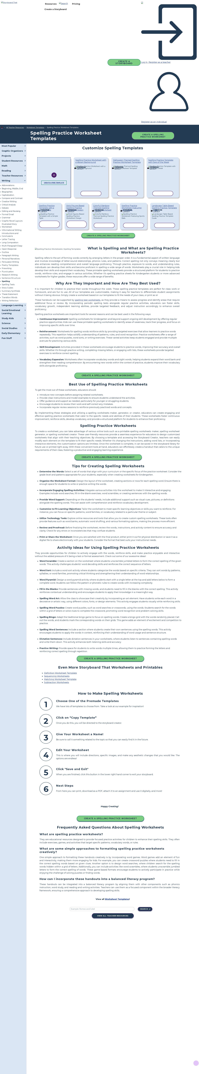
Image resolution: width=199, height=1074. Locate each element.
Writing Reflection (10, 301)
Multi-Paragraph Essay (12, 246)
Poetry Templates (10, 265)
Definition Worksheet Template (60, 673)
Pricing (76, 4)
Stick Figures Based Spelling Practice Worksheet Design (75, 208)
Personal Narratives (11, 259)
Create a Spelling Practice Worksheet (153, 136)
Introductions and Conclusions (10, 234)
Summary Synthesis (11, 291)
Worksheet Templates (35, 127)
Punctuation (8, 272)
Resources (51, 4)
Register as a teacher (159, 62)
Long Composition (10, 242)
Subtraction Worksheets (56, 682)
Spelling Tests (8, 284)
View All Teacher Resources (112, 916)
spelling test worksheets (87, 300)
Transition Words (9, 297)
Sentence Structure (11, 278)
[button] (64, 4)
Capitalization (8, 195)
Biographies (7, 192)
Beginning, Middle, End (12, 188)
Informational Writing (12, 230)
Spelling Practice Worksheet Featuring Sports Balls (132, 208)
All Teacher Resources (15, 127)
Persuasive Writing (10, 262)
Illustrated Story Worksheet (9, 225)
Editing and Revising (11, 211)
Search (144, 909)
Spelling (6, 281)
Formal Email (8, 214)
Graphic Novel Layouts (12, 221)
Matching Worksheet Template (60, 679)
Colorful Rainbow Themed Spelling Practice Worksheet (102, 208)
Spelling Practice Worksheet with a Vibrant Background (90, 161)
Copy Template (90, 166)
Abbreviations (8, 185)
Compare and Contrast (12, 198)
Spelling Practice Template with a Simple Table (47, 208)
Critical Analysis (9, 205)
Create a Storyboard (55, 9)
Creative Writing (9, 201)
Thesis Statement (10, 294)
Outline (5, 252)
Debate (5, 208)
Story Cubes (7, 288)
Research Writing (10, 275)
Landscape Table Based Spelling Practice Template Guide (164, 208)
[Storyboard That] (9, 2)
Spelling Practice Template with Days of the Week (160, 161)
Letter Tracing (8, 239)
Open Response (9, 249)
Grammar (6, 218)
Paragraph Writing (10, 255)
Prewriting (7, 268)
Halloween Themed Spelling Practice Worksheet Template (127, 161)
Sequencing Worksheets (56, 676)
